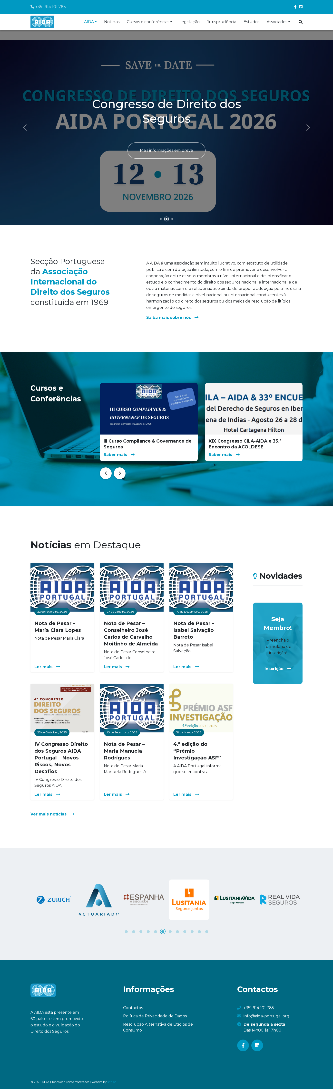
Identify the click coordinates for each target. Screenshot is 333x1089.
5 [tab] (155, 931)
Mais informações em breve (166, 150)
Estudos (251, 21)
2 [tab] (133, 931)
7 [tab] (170, 931)
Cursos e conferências (148, 21)
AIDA (89, 21)
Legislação (189, 21)
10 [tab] (192, 931)
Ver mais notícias (49, 814)
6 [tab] (162, 931)
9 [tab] (184, 931)
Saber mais (116, 454)
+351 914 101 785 (50, 6)
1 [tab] (126, 931)
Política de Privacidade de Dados (155, 1016)
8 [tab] (177, 931)
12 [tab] (206, 931)
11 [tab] (199, 931)
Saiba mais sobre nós (169, 317)
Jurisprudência (221, 21)
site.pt (112, 1082)
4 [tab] (148, 931)
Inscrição (274, 668)
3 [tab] (140, 931)
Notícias (111, 21)
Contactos (133, 1007)
